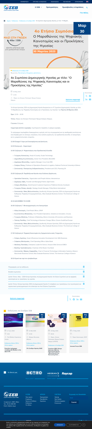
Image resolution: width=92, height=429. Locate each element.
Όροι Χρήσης (58, 399)
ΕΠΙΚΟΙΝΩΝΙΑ (79, 1)
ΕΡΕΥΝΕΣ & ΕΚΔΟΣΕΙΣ (39, 1)
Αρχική (8, 21)
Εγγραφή (73, 402)
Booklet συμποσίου (14, 272)
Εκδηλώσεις (15, 21)
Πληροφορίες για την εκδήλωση (18, 267)
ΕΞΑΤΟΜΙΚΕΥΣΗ (74, 425)
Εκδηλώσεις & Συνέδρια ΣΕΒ (27, 21)
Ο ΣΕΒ (37, 7)
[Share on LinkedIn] (86, 99)
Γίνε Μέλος (84, 13)
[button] (87, 7)
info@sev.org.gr (11, 406)
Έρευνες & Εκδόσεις (31, 401)
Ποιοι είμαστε (29, 397)
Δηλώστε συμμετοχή (73, 99)
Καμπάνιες (43, 401)
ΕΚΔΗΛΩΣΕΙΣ (55, 1)
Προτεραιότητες (52, 7)
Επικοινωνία (58, 403)
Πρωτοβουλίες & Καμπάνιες (72, 7)
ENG (87, 1)
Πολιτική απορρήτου (60, 401)
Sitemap (57, 397)
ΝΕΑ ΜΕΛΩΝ (67, 1)
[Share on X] (86, 96)
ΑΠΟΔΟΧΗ (60, 425)
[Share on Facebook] (90, 96)
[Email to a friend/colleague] (90, 99)
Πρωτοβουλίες (43, 399)
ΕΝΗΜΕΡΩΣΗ (24, 1)
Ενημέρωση (29, 399)
